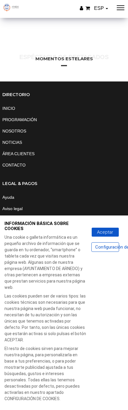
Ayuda (8, 197)
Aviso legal (12, 208)
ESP (99, 8)
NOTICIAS (12, 142)
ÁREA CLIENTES (18, 153)
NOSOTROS (14, 131)
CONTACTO (14, 165)
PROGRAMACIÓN (19, 119)
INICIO (8, 108)
